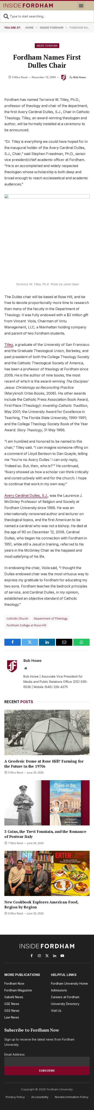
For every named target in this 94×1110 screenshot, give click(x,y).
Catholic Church (17, 618)
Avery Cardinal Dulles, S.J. (26, 496)
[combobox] (47, 16)
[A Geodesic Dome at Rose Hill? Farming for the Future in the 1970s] (47, 732)
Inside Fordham (47, 45)
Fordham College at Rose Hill (26, 625)
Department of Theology (51, 618)
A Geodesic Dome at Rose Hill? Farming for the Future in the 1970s (44, 764)
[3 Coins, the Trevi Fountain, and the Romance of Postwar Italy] (47, 802)
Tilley (8, 345)
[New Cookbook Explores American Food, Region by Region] (47, 873)
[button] (81, 5)
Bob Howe (79, 77)
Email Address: (14, 1054)
